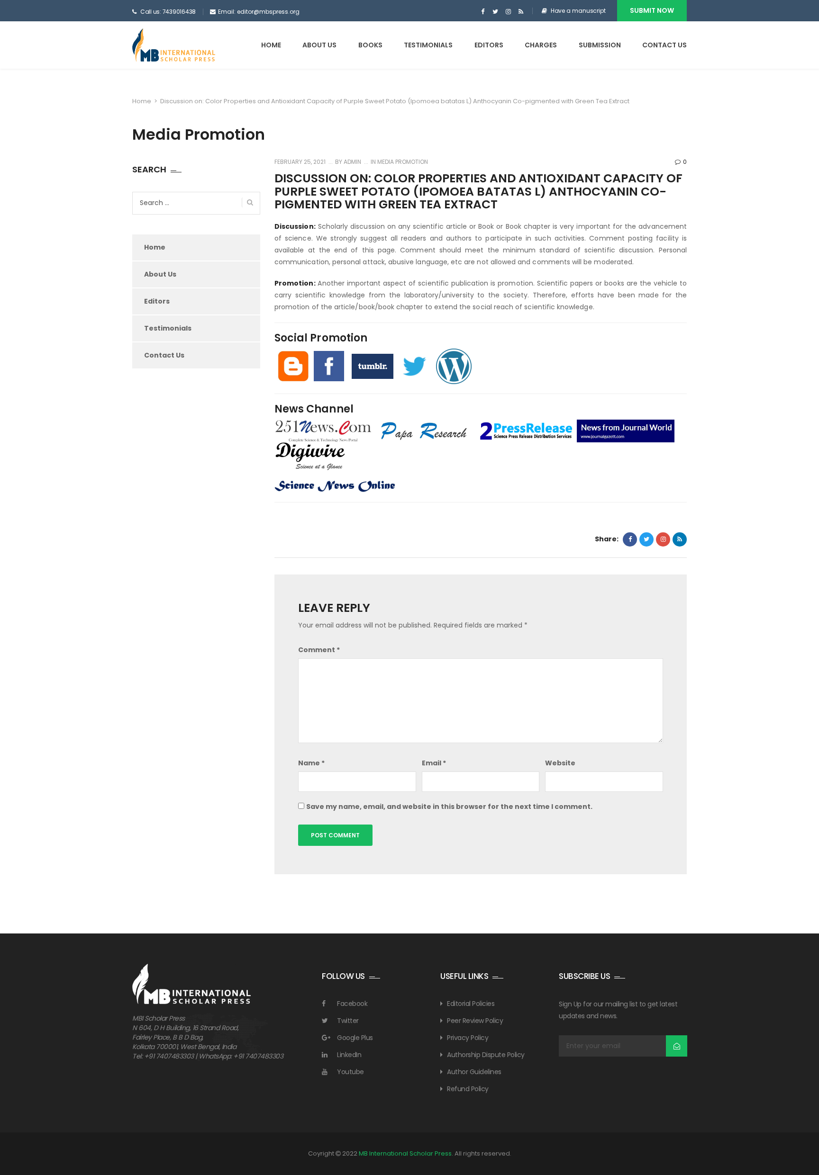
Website (560, 763)
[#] (495, 12)
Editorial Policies (470, 1003)
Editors (488, 45)
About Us (319, 45)
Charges (541, 45)
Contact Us (664, 45)
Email (434, 763)
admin (351, 162)
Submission (600, 45)
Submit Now (652, 10)
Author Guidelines (474, 1071)
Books (370, 45)
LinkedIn (349, 1054)
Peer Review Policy (475, 1020)
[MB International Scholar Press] (173, 45)
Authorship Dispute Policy (486, 1054)
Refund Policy (468, 1089)
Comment (319, 650)
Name (311, 763)
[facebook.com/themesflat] (482, 12)
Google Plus (355, 1037)
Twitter (348, 1020)
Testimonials (428, 45)
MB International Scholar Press (405, 1153)
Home (271, 45)
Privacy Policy (467, 1037)
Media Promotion (402, 162)
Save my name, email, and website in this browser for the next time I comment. (449, 806)
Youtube (350, 1071)
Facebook (352, 1003)
